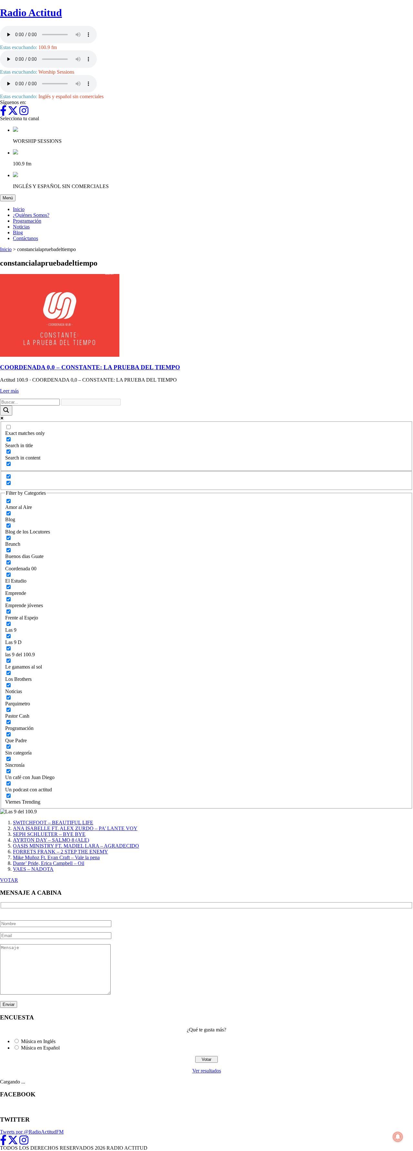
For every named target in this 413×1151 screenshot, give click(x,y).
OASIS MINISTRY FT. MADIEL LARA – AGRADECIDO (76, 846)
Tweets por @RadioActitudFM (32, 1132)
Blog (18, 232)
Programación (27, 221)
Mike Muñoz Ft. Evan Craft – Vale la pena (56, 857)
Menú (9, 197)
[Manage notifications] (398, 1137)
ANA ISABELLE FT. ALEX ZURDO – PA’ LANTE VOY (75, 828)
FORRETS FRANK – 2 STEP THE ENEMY (60, 851)
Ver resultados (206, 1070)
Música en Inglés (38, 1041)
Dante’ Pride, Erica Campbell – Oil (48, 863)
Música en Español (40, 1048)
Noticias (21, 226)
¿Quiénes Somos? (31, 215)
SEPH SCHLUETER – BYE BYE (49, 834)
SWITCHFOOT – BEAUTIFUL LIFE (53, 822)
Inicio (19, 209)
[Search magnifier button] (6, 411)
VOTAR (9, 880)
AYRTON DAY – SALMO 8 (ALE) (51, 840)
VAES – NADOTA (33, 869)
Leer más (9, 391)
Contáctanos (25, 238)
